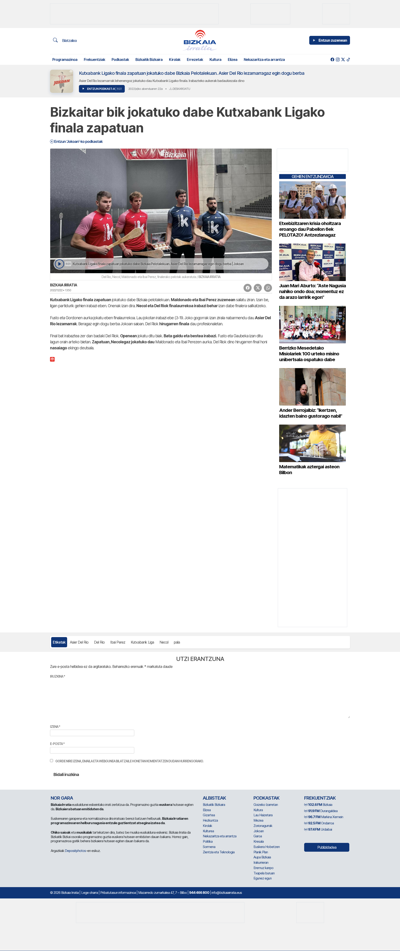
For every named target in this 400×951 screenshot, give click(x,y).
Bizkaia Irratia (63, 285)
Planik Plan (260, 852)
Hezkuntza (210, 820)
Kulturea (208, 831)
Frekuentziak (94, 59)
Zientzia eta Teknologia (218, 852)
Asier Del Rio (79, 642)
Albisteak (214, 798)
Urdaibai (320, 829)
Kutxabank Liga (142, 642)
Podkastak (120, 59)
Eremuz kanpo (263, 868)
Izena (55, 727)
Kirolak (174, 59)
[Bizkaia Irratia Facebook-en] (332, 59)
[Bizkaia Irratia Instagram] (337, 59)
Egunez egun (262, 878)
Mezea (258, 820)
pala (177, 642)
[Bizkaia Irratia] (200, 40)
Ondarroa (321, 823)
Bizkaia (320, 804)
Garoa (257, 836)
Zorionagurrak (262, 825)
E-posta (57, 744)
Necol (163, 642)
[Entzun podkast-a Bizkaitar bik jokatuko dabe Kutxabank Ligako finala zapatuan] (59, 264)
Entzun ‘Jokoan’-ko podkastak (78, 141)
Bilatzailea (69, 40)
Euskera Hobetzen (266, 847)
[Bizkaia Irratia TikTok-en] (348, 59)
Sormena (209, 847)
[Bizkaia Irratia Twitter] (343, 59)
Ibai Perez (117, 642)
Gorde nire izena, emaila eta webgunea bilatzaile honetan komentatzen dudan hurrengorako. (129, 761)
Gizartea (209, 815)
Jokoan (258, 831)
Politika (207, 841)
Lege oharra (89, 892)
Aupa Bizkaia (262, 857)
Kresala (258, 841)
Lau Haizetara (262, 815)
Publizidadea (326, 847)
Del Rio (99, 642)
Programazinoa (64, 59)
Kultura (215, 59)
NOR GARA (62, 798)
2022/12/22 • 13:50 (60, 290)
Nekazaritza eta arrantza (264, 59)
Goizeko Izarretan (265, 804)
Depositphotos (75, 850)
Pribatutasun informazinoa (118, 892)
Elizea (232, 59)
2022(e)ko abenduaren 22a (145, 89)
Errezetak (195, 59)
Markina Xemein (325, 817)
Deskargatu (181, 89)
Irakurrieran (260, 862)
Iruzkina (57, 676)
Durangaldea (323, 811)
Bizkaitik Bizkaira (148, 59)
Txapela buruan (264, 873)
